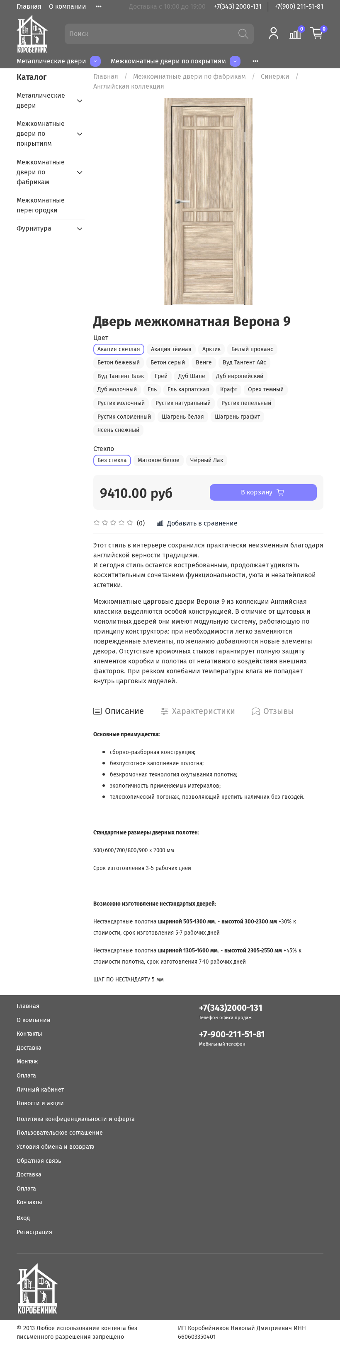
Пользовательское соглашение (60, 1132)
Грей (161, 376)
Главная (29, 6)
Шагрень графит (237, 416)
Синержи (275, 76)
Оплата (26, 1075)
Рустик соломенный (124, 416)
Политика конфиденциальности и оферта (76, 1119)
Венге (204, 362)
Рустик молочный (121, 403)
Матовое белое (159, 460)
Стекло (103, 449)
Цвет (100, 338)
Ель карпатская (188, 389)
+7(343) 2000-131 (238, 6)
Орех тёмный (266, 389)
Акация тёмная (171, 349)
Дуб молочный (117, 389)
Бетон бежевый (118, 362)
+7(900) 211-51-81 (298, 6)
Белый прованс (252, 349)
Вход (23, 1218)
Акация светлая (118, 349)
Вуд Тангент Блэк (120, 376)
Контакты (29, 1033)
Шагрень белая (183, 416)
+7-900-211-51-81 (232, 1034)
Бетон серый (168, 362)
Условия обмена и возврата (56, 1146)
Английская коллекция (128, 86)
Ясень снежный (118, 430)
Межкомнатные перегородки (41, 205)
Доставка (29, 1047)
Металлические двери (51, 61)
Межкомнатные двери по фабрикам (189, 76)
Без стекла (112, 460)
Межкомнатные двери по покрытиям (168, 61)
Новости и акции (40, 1103)
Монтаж (27, 1061)
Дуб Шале (191, 376)
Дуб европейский (239, 376)
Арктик (211, 349)
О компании (67, 6)
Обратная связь (39, 1160)
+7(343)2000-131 (230, 1008)
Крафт (228, 389)
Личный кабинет (40, 1089)
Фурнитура (34, 228)
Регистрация (34, 1232)
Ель (152, 389)
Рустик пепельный (246, 403)
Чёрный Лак (206, 460)
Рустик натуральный (183, 403)
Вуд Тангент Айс (244, 362)
